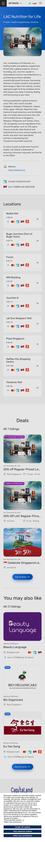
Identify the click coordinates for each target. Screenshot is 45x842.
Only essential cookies (22, 831)
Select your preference (22, 835)
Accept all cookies (22, 827)
